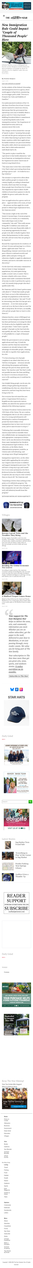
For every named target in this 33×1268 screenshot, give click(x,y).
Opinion (6, 1202)
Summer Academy (7, 1247)
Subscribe (7, 1233)
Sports (6, 1186)
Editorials (7, 1207)
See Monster (8, 1149)
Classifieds (7, 1226)
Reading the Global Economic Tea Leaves (15, 566)
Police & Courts (6, 1119)
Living (6, 1164)
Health (6, 1178)
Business (7, 1125)
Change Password (7, 1239)
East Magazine (7, 1189)
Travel (6, 1167)
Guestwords (7, 1210)
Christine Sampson (9, 78)
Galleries (6, 1146)
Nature (6, 1180)
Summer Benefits (6, 1152)
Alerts (6, 1236)
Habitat (6, 1175)
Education (7, 1133)
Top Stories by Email (7, 1251)
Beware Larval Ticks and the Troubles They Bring (15, 534)
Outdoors (7, 1183)
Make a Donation (7, 1243)
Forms (6, 1228)
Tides (5, 1197)
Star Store (7, 1231)
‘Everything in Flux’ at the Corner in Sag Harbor (23, 855)
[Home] (16, 17)
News (6, 1116)
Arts (5, 1141)
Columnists (7, 1205)
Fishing (6, 1170)
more (3, 739)
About (6, 1221)
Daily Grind (7, 1131)
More (5, 1218)
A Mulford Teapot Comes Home (16, 596)
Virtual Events (6, 1156)
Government (7, 1128)
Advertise (7, 1223)
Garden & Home (7, 1193)
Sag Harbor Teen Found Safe (22, 843)
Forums (6, 972)
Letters (6, 1212)
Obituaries (7, 1123)
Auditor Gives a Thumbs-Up (21, 875)
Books (6, 1144)
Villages (6, 1136)
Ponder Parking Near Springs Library (21, 866)
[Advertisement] (16, 1059)
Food (5, 1172)
